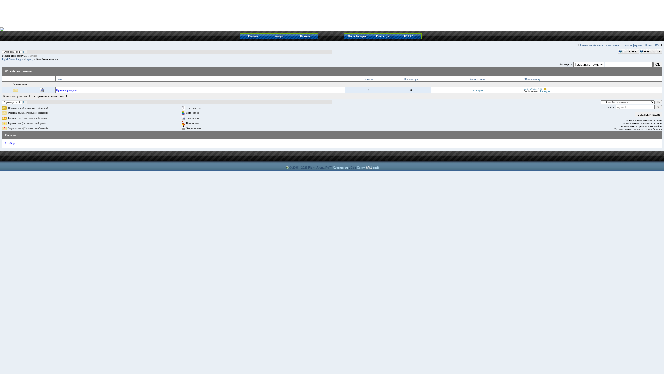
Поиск (649, 45)
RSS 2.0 (408, 36)
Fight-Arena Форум (12, 59)
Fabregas (32, 56)
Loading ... (11, 143)
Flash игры (383, 36)
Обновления (531, 79)
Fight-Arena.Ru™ (320, 167)
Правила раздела (66, 90)
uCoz (352, 167)
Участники (612, 45)
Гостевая (305, 36)
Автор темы (477, 79)
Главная (253, 36)
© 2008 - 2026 (298, 167)
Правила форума (631, 45)
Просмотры (411, 79)
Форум (279, 36)
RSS (657, 45)
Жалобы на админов (47, 59)
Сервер (29, 59)
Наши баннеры (357, 36)
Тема (59, 79)
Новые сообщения (591, 45)
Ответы (368, 79)
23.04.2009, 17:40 (533, 89)
